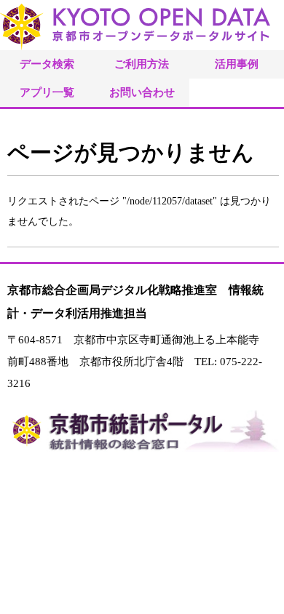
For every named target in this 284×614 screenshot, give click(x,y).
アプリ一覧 (47, 92)
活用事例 (237, 63)
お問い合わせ (142, 92)
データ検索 (47, 63)
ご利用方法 (141, 63)
